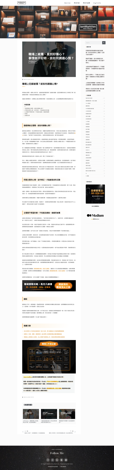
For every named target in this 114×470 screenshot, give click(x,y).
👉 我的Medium (95, 219)
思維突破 (87, 139)
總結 (26, 113)
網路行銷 (87, 155)
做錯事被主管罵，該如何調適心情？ (34, 108)
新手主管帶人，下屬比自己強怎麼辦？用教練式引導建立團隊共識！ (95, 77)
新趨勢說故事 (88, 113)
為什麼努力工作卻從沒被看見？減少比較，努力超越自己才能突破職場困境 (44, 331)
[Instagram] (52, 460)
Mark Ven (67, 3)
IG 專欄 (87, 176)
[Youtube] (66, 460)
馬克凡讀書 (88, 116)
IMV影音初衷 (88, 111)
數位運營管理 (88, 144)
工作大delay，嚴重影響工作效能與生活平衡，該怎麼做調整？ (30, 421)
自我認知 (87, 160)
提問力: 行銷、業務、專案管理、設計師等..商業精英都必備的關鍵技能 (43, 334)
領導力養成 (88, 165)
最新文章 (87, 147)
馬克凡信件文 (88, 168)
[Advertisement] (95, 245)
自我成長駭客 (88, 157)
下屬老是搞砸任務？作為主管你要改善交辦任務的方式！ (49, 421)
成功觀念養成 (88, 118)
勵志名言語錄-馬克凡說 (90, 170)
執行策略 (87, 129)
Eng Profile (97, 3)
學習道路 (87, 134)
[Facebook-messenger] (61, 460)
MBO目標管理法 (95, 206)
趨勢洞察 (87, 163)
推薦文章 (27, 115)
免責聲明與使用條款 (53, 466)
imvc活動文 (88, 103)
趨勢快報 (87, 106)
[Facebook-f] (48, 460)
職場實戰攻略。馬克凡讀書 (91, 100)
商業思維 (87, 126)
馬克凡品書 (86, 3)
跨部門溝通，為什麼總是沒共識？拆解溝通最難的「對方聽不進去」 (95, 60)
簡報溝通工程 (88, 152)
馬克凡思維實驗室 (52, 381)
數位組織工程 (88, 142)
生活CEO (87, 150)
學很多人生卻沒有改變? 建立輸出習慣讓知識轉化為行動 (95, 90)
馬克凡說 (77, 3)
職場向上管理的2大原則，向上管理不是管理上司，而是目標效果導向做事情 (44, 337)
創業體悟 (87, 124)
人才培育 (87, 121)
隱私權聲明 (63, 466)
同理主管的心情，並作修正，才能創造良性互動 (37, 110)
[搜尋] (103, 42)
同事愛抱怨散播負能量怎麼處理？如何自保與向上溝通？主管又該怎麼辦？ (95, 52)
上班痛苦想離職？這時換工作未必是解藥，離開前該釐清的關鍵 (95, 84)
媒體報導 (87, 131)
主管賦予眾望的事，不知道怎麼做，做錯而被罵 (37, 112)
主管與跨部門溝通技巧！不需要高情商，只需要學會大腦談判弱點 (95, 69)
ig (86, 173)
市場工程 (87, 137)
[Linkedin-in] (57, 460)
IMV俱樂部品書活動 (90, 108)
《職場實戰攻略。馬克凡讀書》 (41, 268)
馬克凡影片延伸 (89, 98)
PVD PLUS (70, 464)
